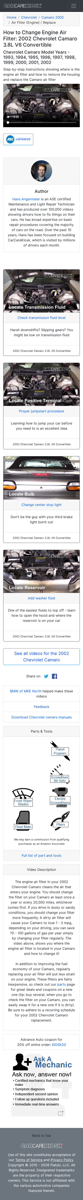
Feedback (41, 707)
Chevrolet (29, 17)
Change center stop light (41, 505)
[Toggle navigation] (74, 6)
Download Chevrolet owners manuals (41, 717)
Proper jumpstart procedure (41, 411)
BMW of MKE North (26, 691)
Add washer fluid (41, 598)
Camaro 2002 (53, 17)
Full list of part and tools (41, 855)
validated (22, 139)
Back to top (41, 1135)
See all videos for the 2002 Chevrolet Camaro (41, 656)
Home (11, 17)
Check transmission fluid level (41, 317)
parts (61, 984)
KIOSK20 (59, 1044)
